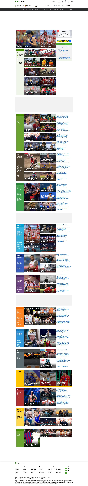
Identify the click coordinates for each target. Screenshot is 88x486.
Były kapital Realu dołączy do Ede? (62, 144)
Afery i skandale (19, 416)
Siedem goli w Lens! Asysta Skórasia (62, 134)
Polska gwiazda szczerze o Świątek (62, 258)
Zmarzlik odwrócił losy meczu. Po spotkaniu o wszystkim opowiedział (47, 169)
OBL (17, 311)
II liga (18, 122)
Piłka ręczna (51, 9)
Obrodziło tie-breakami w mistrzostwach (63, 225)
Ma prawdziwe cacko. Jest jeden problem (63, 398)
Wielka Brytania (19, 171)
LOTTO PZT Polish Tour (21, 63)
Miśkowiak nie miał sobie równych (62, 171)
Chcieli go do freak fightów (46, 404)
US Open (18, 193)
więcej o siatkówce (60, 241)
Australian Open (19, 189)
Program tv (24, 478)
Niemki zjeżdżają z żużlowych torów (62, 165)
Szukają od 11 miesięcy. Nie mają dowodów (63, 321)
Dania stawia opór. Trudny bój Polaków (31, 169)
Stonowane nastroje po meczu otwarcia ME (31, 250)
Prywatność (32, 477)
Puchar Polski (19, 123)
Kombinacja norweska (19, 343)
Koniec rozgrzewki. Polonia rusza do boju (63, 162)
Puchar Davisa (19, 194)
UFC (17, 394)
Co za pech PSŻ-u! (60, 154)
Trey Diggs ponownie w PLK (47, 314)
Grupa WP (21, 477)
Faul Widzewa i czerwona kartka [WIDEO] (32, 65)
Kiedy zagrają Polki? (60, 230)
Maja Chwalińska (20, 57)
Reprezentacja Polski (21, 55)
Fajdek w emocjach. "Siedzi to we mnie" (32, 270)
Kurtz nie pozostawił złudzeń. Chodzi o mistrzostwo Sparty (31, 179)
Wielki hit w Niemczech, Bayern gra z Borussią (31, 74)
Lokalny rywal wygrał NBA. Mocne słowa (63, 320)
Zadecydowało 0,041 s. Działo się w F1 (62, 361)
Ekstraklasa (33, 468)
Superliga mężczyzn (20, 279)
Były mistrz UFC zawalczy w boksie (62, 396)
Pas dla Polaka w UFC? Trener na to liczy (63, 402)
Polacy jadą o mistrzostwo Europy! (62, 174)
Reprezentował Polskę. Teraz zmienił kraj (47, 336)
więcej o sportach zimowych (61, 345)
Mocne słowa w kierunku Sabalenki (46, 209)
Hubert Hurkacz (19, 199)
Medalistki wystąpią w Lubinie (61, 280)
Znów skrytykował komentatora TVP (62, 268)
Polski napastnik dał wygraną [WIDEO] (62, 124)
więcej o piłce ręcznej (60, 291)
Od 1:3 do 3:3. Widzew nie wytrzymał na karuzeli (46, 121)
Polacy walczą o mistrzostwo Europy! (47, 73)
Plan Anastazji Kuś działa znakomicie (62, 259)
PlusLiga (18, 231)
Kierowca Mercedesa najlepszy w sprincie (63, 353)
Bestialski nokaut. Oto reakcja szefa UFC (63, 403)
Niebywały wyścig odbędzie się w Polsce (63, 260)
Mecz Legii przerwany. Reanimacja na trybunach (46, 56)
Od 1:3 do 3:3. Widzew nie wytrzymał (30, 63)
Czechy (18, 176)
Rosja (18, 177)
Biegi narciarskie (19, 334)
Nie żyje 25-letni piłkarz (60, 148)
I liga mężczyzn (19, 234)
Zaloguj (72, 1)
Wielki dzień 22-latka (30, 199)
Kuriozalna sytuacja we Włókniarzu (62, 168)
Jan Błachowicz (58, 471)
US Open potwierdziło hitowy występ (31, 209)
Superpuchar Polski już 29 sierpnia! (62, 279)
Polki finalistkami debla (60, 199)
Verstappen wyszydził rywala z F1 (47, 356)
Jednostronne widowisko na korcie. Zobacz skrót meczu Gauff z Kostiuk (64, 190)
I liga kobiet (19, 235)
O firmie (25, 477)
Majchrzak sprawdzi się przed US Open (62, 193)
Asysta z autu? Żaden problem (61, 147)
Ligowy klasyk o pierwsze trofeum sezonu (31, 291)
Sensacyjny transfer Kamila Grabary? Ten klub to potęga (31, 92)
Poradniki (18, 433)
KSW (17, 393)
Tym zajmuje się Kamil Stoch (61, 339)
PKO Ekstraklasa (19, 120)
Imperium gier (47, 478)
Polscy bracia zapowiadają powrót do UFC (63, 397)
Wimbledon (18, 192)
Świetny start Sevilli (60, 119)
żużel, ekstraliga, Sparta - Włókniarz (62, 175)
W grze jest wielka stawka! (61, 160)
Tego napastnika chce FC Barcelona (62, 137)
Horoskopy (20, 478)
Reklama (44, 477)
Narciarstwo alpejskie (19, 337)
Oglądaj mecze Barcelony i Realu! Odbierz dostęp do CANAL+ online (31, 444)
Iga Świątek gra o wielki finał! (24, 46)
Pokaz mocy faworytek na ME (46, 84)
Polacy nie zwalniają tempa (61, 205)
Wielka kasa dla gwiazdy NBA (61, 310)
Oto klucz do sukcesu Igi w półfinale (62, 196)
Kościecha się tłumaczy (60, 161)
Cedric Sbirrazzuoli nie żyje (61, 359)
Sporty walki (43, 9)
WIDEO (47, 9)
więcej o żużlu (59, 179)
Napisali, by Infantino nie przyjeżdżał (62, 425)
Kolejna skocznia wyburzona (61, 331)
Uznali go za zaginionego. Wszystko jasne (63, 267)
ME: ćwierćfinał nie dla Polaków (61, 282)
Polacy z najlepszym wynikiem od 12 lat (63, 290)
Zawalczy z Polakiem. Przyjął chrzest (47, 395)
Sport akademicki (20, 60)
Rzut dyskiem (19, 262)
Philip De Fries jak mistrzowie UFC (29, 404)
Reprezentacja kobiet (19, 245)
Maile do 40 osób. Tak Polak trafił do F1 (63, 365)
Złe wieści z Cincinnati (60, 186)
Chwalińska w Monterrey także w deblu (63, 192)
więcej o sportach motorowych (62, 366)
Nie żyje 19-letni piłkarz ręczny (47, 282)
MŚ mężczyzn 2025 (20, 228)
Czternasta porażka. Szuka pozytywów (63, 155)
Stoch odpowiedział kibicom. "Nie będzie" (63, 337)
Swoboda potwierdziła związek (61, 265)
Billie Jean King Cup (20, 195)
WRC (17, 357)
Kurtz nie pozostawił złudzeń (61, 159)
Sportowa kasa (19, 415)
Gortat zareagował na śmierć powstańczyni (63, 322)
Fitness (17, 472)
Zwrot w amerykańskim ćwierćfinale (62, 203)
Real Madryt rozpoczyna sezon (47, 65)
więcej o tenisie (59, 209)
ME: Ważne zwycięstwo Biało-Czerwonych (47, 44)
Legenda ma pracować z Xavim (61, 143)
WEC (17, 356)
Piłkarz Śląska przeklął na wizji (47, 149)
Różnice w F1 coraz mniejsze (61, 352)
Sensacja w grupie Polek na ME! (46, 46)
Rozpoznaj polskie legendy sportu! (62, 262)
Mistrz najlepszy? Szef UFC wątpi (62, 401)
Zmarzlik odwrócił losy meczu (61, 156)
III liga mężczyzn (19, 317)
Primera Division (33, 471)
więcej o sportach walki (61, 404)
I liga (17, 121)
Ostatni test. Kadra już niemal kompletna (30, 323)
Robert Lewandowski (21, 52)
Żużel (33, 9)
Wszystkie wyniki (68, 5)
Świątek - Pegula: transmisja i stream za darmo (47, 436)
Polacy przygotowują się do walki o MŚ (63, 315)
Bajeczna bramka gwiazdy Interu (62, 131)
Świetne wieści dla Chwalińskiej (47, 190)
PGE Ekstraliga (19, 157)
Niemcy (18, 175)
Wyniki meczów (68, 43)
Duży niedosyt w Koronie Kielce (61, 140)
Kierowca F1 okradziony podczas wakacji (63, 355)
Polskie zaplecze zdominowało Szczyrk (63, 343)
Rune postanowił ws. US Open (61, 204)
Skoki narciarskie (19, 333)
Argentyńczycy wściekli (30, 140)
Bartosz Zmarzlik (59, 469)
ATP (17, 187)
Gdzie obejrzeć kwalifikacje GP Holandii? (63, 356)
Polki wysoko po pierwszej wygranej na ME (46, 241)
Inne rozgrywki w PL (20, 241)
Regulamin (48, 477)
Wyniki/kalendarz (19, 156)
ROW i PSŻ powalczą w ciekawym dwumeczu (63, 166)
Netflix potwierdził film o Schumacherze (63, 354)
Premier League (33, 469)
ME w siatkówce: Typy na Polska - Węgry (64, 436)
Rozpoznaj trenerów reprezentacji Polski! (63, 285)
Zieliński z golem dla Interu (61, 129)
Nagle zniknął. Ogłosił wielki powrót (62, 173)
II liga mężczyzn (19, 316)
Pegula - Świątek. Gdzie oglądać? (62, 197)
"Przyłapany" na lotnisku (60, 128)
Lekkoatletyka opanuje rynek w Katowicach (47, 271)
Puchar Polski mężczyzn (19, 237)
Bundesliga (40, 469)
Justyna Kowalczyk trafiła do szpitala (62, 344)
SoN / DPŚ (18, 165)
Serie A (40, 471)
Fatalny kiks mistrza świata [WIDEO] (62, 135)
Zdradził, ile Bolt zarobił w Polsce (46, 261)
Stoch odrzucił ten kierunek (61, 338)
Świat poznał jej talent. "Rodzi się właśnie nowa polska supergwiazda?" (64, 266)
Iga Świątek (19, 198)
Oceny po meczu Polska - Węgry (48, 232)
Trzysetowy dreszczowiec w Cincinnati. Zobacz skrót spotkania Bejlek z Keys (64, 191)
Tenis (26, 9)
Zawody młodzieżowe (19, 170)
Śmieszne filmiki (19, 417)
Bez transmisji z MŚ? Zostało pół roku (47, 345)
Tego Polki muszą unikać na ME (61, 228)
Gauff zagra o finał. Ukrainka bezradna (62, 198)
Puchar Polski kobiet (19, 239)
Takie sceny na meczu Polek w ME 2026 (47, 250)
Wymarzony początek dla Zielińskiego (30, 84)
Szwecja (18, 172)
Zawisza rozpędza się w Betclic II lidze (62, 141)
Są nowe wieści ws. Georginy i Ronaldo (63, 116)
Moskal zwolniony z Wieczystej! (31, 56)
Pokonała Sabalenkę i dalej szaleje (62, 208)
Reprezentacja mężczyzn (19, 243)
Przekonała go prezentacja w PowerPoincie (63, 360)
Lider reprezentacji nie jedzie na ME (62, 240)
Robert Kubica (19, 355)
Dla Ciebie (17, 9)
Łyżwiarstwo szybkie (19, 341)
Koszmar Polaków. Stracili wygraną (62, 286)
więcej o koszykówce (60, 323)
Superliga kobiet (19, 280)
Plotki (33, 478)
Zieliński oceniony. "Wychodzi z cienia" (47, 140)
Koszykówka (56, 9)
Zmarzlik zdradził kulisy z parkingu (62, 178)
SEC (17, 166)
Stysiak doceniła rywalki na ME (61, 229)
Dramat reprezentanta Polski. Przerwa (62, 284)
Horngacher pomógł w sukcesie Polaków (63, 342)
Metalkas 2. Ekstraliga (19, 160)
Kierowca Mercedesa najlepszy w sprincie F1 (47, 366)
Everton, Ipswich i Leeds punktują (62, 142)
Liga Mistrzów (41, 468)
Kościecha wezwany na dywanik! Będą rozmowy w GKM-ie (48, 160)
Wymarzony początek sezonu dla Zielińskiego (31, 149)
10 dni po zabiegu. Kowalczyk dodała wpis (63, 335)
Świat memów (19, 412)
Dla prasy (28, 477)
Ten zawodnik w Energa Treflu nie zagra (47, 323)
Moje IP (36, 478)
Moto (60, 9)
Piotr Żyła (49, 472)
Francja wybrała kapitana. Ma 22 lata (62, 316)
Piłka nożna (22, 9)
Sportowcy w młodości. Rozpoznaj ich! (63, 278)
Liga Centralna (19, 281)
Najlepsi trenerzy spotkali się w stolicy (62, 283)
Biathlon (18, 335)
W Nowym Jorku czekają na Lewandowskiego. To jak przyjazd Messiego (32, 129)
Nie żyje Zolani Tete (60, 388)
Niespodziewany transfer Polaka (48, 291)
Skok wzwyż (19, 264)
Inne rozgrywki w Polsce (19, 168)
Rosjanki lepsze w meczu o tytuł (48, 199)
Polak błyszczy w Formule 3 (61, 362)
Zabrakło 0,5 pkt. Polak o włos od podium (31, 345)
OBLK (18, 312)
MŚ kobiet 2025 (19, 230)
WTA (17, 188)
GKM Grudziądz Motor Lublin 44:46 (62, 172)
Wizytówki (18, 434)
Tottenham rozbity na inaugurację (62, 123)
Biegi (17, 258)
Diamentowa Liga (19, 267)
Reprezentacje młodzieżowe (19, 247)
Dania (18, 174)
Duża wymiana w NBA (60, 317)
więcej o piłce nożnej (60, 149)
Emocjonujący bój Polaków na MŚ (47, 82)
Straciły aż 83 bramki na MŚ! (61, 289)
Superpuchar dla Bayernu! (46, 130)
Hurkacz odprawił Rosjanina (61, 202)
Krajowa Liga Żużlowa (19, 162)
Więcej (18, 126)
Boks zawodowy (19, 392)
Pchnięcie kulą (19, 263)
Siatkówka (29, 9)
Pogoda (16, 478)
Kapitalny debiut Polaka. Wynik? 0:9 (62, 136)
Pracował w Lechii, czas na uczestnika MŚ (63, 130)
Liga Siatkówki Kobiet (19, 233)
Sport (43, 478)
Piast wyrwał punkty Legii (30, 54)
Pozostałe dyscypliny (18, 345)
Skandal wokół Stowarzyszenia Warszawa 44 (63, 395)
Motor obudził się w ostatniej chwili (62, 167)
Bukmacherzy (37, 9)
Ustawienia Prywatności (39, 477)
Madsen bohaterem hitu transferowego (46, 93)
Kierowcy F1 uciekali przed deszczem (31, 365)
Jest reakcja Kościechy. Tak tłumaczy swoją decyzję (47, 179)
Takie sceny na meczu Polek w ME (62, 234)
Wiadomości (40, 478)
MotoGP (18, 358)
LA (62, 9)
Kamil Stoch (58, 468)
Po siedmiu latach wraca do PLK (62, 314)
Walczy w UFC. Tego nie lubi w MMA (62, 392)
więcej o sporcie (59, 271)
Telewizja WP (29, 478)
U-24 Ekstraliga (19, 158)
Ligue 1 (32, 472)
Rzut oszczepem (19, 261)
